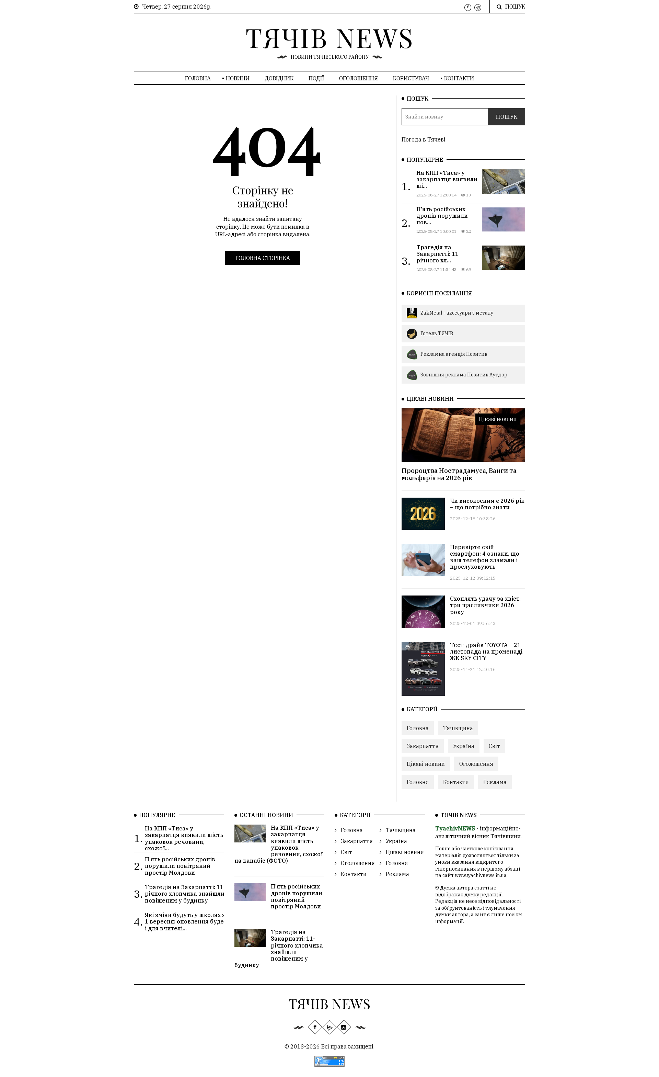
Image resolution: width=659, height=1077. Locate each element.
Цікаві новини (498, 418)
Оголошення (358, 78)
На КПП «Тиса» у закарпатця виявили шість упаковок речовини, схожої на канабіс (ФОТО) (278, 844)
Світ (494, 745)
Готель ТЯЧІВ (436, 333)
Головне (418, 782)
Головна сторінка (262, 257)
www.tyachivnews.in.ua (481, 875)
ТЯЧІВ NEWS (329, 37)
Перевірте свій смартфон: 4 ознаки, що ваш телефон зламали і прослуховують (484, 557)
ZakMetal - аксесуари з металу (456, 313)
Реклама (495, 782)
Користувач (411, 78)
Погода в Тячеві (424, 139)
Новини (238, 78)
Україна (463, 745)
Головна (198, 78)
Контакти (459, 78)
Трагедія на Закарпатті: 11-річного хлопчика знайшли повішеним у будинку (278, 948)
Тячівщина (458, 728)
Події (316, 78)
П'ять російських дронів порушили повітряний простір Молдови (296, 896)
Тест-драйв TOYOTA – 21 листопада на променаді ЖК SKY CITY (486, 651)
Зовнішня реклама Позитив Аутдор (463, 375)
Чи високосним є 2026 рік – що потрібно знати (487, 504)
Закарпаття (423, 745)
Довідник (279, 78)
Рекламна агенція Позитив (453, 354)
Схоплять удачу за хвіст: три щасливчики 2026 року (485, 605)
